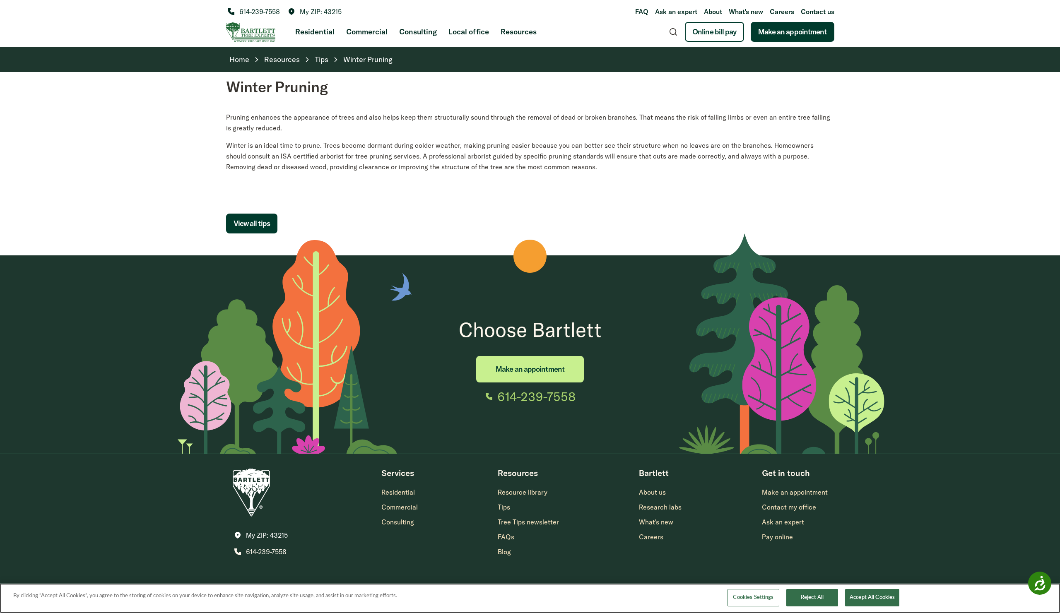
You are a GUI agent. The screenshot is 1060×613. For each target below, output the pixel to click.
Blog (504, 552)
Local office (468, 31)
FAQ (641, 11)
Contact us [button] (817, 11)
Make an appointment (792, 31)
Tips (504, 507)
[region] (530, 598)
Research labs (660, 507)
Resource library (522, 492)
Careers (782, 11)
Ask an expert (676, 11)
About (713, 11)
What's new (746, 11)
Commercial (367, 31)
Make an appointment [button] (795, 492)
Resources (519, 31)
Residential (315, 31)
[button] (315, 12)
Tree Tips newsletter (528, 522)
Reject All (812, 597)
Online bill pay (714, 31)
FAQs (506, 537)
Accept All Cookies (872, 597)
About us (652, 492)
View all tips (252, 223)
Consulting (418, 31)
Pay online (777, 537)
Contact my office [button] (789, 507)
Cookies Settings (753, 597)
